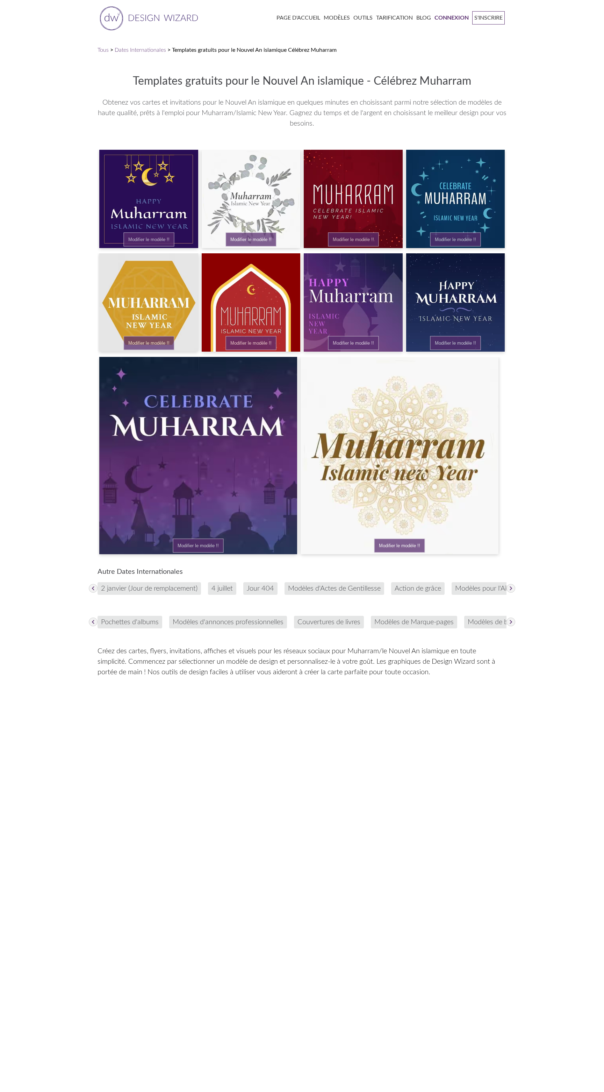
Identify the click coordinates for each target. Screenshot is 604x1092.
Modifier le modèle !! (149, 239)
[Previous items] (93, 588)
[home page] (148, 17)
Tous (103, 50)
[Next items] (510, 588)
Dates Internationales (140, 50)
